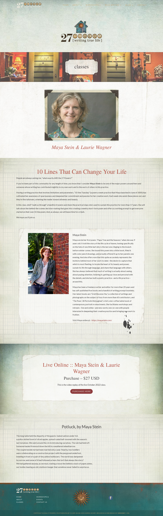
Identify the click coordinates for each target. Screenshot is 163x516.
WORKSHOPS (92, 5)
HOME (66, 5)
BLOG (128, 5)
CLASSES (19, 502)
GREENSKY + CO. (124, 513)
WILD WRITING (112, 5)
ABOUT (76, 5)
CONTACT (142, 5)
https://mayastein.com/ (102, 320)
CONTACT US (41, 502)
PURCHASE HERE (81, 391)
